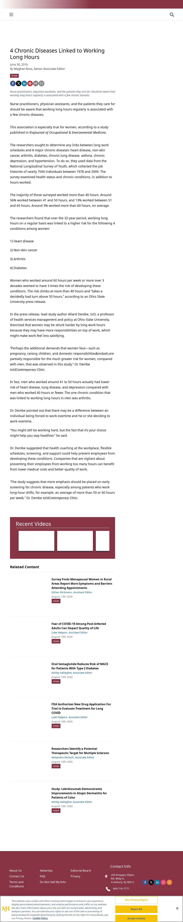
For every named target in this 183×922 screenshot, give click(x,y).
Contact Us (16, 876)
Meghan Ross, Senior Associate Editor (39, 69)
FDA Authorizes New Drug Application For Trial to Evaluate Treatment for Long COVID (81, 708)
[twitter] (18, 83)
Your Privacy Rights (136, 900)
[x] (151, 882)
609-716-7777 (121, 888)
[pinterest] (30, 83)
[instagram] (163, 882)
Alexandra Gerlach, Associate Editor (72, 757)
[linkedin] (24, 83)
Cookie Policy (40, 918)
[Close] (177, 908)
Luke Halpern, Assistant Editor (69, 632)
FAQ (42, 876)
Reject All (136, 909)
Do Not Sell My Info (53, 882)
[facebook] (13, 83)
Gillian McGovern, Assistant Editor (71, 592)
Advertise (46, 871)
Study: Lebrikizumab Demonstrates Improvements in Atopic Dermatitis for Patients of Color (79, 793)
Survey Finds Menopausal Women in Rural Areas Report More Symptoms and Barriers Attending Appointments (81, 583)
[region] (91, 909)
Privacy (75, 876)
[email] (36, 83)
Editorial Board (81, 871)
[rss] (169, 882)
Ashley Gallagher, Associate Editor (71, 672)
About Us (15, 871)
